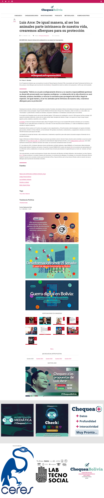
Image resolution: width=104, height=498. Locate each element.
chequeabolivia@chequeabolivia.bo (87, 473)
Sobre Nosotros (83, 15)
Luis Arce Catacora (25, 193)
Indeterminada (23, 202)
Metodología (69, 15)
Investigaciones (46, 15)
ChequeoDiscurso (31, 15)
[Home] (52, 8)
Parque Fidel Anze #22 (87, 472)
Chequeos (18, 15)
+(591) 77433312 (86, 475)
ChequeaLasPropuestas (44, 35)
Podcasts (58, 15)
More (51, 349)
